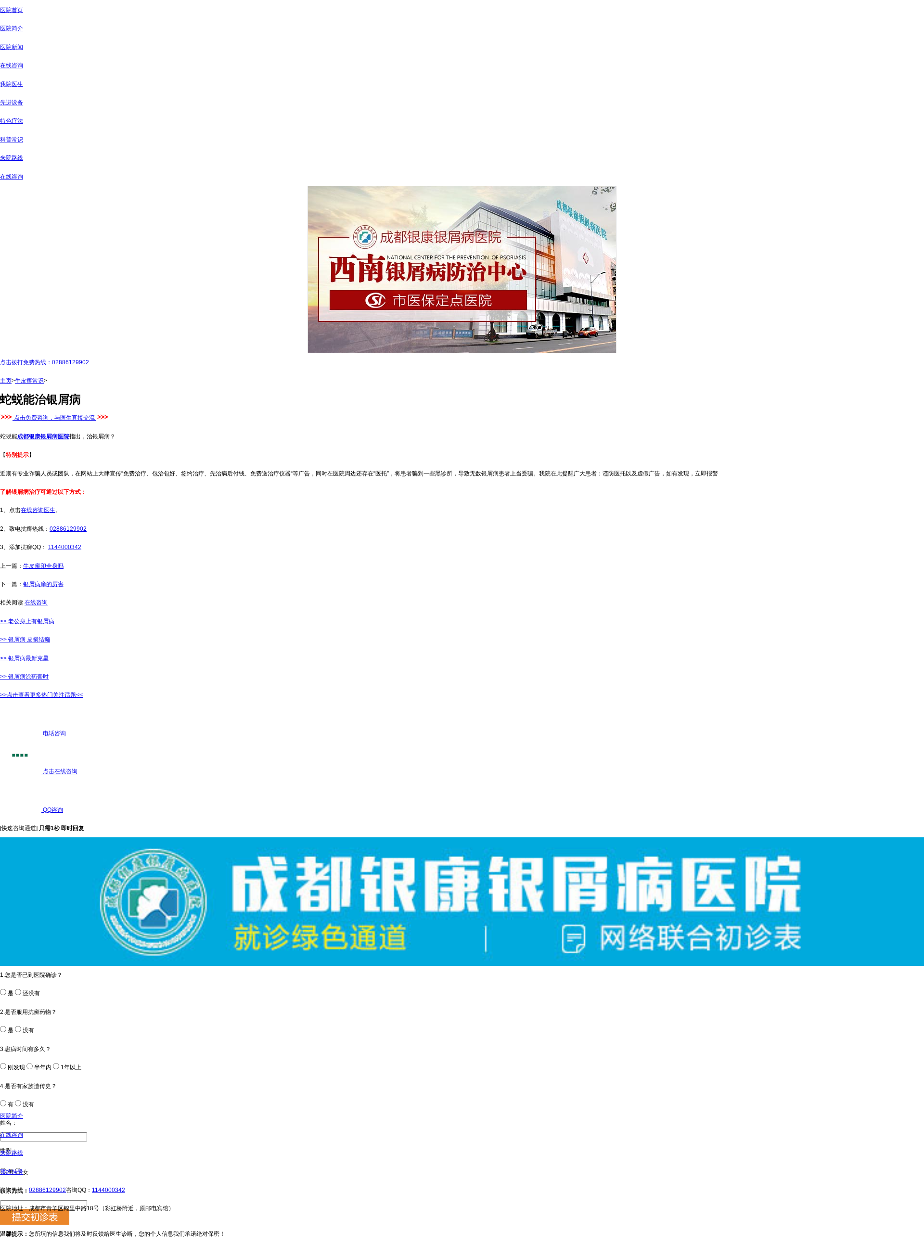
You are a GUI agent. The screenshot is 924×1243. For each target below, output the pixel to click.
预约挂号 (11, 1171)
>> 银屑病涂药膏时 (24, 676)
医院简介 (11, 28)
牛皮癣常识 (29, 380)
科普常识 (11, 139)
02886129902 (68, 528)
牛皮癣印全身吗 (43, 566)
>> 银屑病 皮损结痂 (25, 639)
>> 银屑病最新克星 (24, 658)
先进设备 (11, 102)
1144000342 (64, 547)
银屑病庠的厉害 (43, 584)
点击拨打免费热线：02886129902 (44, 362)
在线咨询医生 (38, 510)
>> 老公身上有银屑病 (27, 621)
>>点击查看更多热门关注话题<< (41, 695)
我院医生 (11, 84)
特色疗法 (11, 120)
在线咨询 (11, 65)
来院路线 (11, 157)
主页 (6, 380)
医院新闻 (11, 47)
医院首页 (11, 10)
